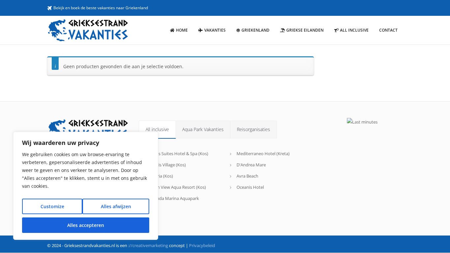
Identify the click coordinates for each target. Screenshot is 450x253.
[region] (85, 186)
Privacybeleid (202, 245)
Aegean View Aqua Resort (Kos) (175, 187)
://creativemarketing (148, 245)
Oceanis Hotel (250, 187)
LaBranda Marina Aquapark (172, 198)
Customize (52, 206)
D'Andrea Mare (251, 165)
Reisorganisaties (253, 129)
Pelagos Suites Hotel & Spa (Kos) (176, 153)
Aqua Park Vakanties (203, 129)
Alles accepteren (85, 225)
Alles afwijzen (116, 206)
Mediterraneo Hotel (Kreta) (263, 153)
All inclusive (157, 129)
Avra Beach (247, 176)
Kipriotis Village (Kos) (165, 165)
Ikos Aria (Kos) (159, 176)
